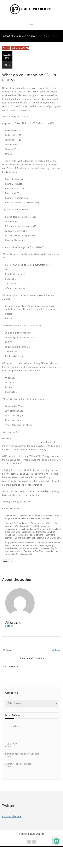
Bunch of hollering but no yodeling (22, 753)
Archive (6, 48)
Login (57, 650)
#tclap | (8, 561)
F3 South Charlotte (12, 816)
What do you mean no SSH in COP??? (29, 77)
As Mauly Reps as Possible (18, 763)
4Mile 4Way (11, 743)
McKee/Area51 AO (20, 48)
